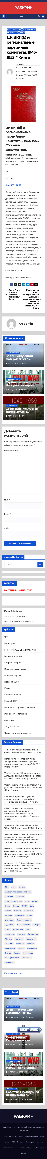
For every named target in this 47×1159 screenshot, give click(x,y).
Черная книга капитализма (17, 733)
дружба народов (24, 920)
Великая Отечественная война (18, 892)
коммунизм (10, 934)
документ (9, 920)
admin (21, 64)
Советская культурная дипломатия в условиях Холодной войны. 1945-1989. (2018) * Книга (23, 787)
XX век (22, 887)
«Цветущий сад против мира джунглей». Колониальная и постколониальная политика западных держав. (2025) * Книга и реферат (21, 813)
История (20, 1142)
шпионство (27, 958)
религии (21, 948)
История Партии (29, 29)
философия (28, 953)
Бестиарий (9, 643)
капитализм (18, 929)
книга (28, 929)
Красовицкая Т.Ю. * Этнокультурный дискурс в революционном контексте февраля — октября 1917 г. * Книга (31, 299)
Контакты (39, 1142)
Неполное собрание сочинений (19, 707)
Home (5, 1136)
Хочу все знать (11, 726)
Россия (16, 906)
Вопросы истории (14, 29)
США (32, 906)
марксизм (19, 939)
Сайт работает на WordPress (14, 1127)
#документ (21, 71)
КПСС (27, 901)
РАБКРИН (23, 8)
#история (32, 71)
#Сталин (20, 78)
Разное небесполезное (15, 714)
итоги (7, 929)
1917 (6, 637)
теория (17, 953)
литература (33, 934)
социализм (32, 948)
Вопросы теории (12, 662)
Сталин (8, 911)
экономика (9, 962)
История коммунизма (15, 669)
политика (20, 944)
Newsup (35, 1127)
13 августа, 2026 (16, 1017)
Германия (9, 896)
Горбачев (20, 896)
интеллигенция (23, 925)
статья (8, 953)
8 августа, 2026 (16, 1044)
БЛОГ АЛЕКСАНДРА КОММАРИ (20, 650)
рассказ (30, 944)
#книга (19, 75)
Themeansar (23, 1130)
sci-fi (13, 887)
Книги (22, 32)
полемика (9, 944)
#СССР (34, 75)
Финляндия (9, 720)
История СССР (12, 32)
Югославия (19, 915)
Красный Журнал (12, 694)
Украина (17, 911)
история (36, 925)
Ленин (7, 906)
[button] (39, 16)
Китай (34, 901)
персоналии (31, 939)
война (29, 915)
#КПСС (27, 75)
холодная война (12, 958)
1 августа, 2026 (15, 1099)
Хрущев (8, 915)
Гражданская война (13, 901)
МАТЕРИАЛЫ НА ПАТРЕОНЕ (18, 590)
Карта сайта (8, 1148)
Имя (7, 500)
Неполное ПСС (9, 1142)
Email (7, 514)
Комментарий (11, 450)
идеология (9, 925)
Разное (23, 1154)
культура (21, 934)
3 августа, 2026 (16, 1072)
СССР (24, 906)
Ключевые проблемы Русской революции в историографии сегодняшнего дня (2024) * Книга (21, 799)
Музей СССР (10, 701)
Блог (16, 1148)
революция (10, 948)
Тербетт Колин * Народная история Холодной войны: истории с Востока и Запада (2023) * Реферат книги (22, 776)
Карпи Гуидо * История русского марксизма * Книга (15, 294)
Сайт (6, 528)
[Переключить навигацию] (21, 16)
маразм (8, 939)
